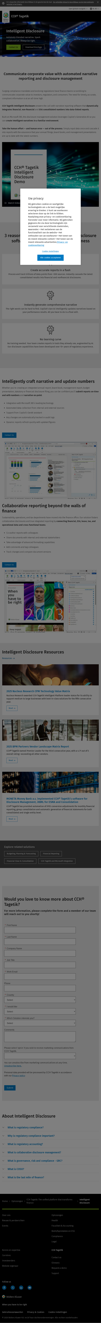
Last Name (11, 937)
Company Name (13, 948)
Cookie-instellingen (50, 251)
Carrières (6, 1255)
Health (55, 1220)
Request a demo (59, 1268)
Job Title (10, 960)
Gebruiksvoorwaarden (12, 1312)
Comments (9, 1030)
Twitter (13, 1288)
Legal (54, 1241)
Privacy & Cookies (35, 1312)
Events (5, 1226)
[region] (50, 227)
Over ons (6, 1215)
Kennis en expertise (11, 1250)
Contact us (56, 1257)
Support (55, 1273)
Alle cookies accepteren (50, 258)
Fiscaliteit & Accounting (62, 1226)
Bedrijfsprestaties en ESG (63, 1231)
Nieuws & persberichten (13, 1220)
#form (13, 47)
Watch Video (14, 203)
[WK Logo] (12, 1296)
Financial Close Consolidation (20, 861)
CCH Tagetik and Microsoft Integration (57, 861)
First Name (11, 925)
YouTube (29, 1288)
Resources (7, 658)
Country (9, 995)
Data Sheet (33, 47)
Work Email (11, 972)
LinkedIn (21, 1288)
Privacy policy (18, 1076)
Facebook (4, 1288)
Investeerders (8, 1260)
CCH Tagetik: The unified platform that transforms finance (49, 1201)
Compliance (57, 1236)
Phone (7, 983)
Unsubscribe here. (13, 1066)
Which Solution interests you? (19, 1018)
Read (11, 708)
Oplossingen (17, 1201)
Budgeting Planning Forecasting (21, 853)
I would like (11, 1006)
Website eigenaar (10, 1266)
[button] (53, 1127)
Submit (10, 1088)
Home (5, 1201)
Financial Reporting (51, 853)
